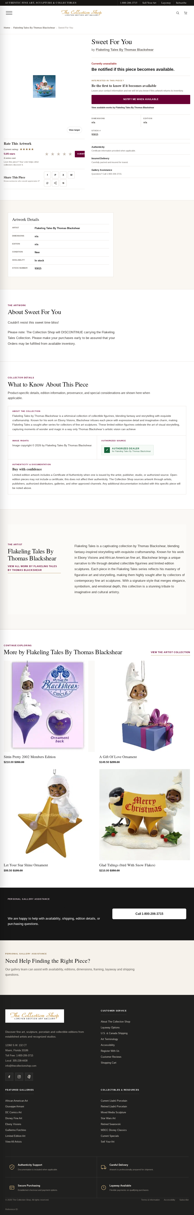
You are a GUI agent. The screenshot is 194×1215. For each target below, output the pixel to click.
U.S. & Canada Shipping (114, 1033)
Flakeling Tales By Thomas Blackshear (34, 27)
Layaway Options (110, 1027)
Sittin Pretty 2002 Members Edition (30, 756)
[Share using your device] (55, 183)
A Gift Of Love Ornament (118, 756)
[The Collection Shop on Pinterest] (29, 1077)
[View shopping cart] (185, 13)
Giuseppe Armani (14, 1106)
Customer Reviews (111, 1056)
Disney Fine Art (13, 1118)
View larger (74, 130)
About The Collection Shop (115, 1021)
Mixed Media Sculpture (113, 1112)
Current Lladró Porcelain (114, 1100)
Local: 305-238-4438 (16, 1060)
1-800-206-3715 (129, 2)
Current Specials (110, 1136)
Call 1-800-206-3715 (149, 913)
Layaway (166, 2)
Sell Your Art (149, 2)
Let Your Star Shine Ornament (26, 865)
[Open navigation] (9, 13)
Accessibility (108, 1045)
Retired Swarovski (111, 1124)
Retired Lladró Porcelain (114, 1106)
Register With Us (110, 1050)
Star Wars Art (108, 1118)
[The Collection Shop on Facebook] (9, 1077)
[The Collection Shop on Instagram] (19, 1077)
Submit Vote (84, 154)
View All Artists (13, 1141)
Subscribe (181, 2)
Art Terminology (109, 1039)
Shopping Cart (108, 1062)
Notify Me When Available (141, 99)
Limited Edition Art (15, 1136)
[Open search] (177, 13)
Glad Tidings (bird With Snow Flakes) (127, 865)
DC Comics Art (13, 1112)
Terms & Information (150, 1200)
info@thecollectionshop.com (20, 1065)
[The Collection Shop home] (94, 13)
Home (7, 27)
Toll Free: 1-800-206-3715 (19, 1055)
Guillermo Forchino (15, 1130)
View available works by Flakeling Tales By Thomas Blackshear (123, 107)
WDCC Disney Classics (114, 1130)
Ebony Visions (13, 1124)
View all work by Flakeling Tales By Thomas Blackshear (32, 568)
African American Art (16, 1100)
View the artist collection (170, 652)
